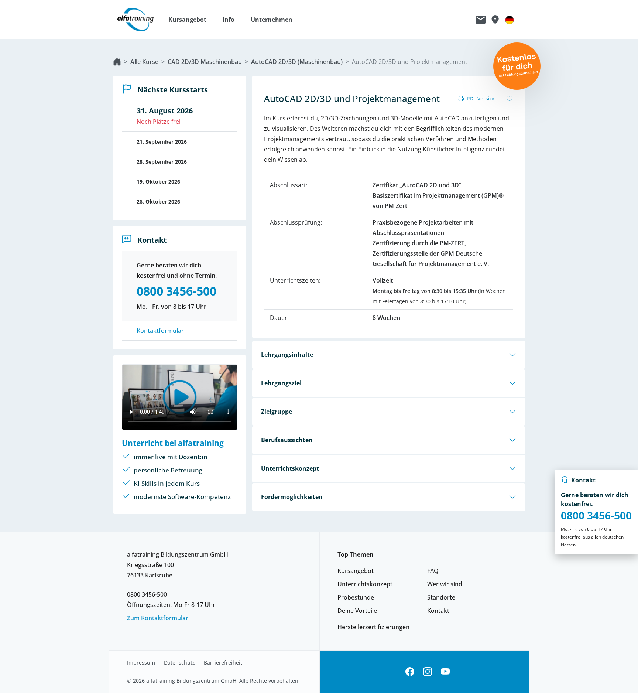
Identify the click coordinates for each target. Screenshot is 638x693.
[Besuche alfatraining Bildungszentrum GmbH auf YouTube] (445, 671)
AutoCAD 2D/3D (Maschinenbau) (297, 62)
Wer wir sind (444, 584)
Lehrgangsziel (281, 383)
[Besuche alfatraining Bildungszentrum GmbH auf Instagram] (427, 671)
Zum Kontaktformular (157, 618)
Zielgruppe (276, 411)
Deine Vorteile (357, 611)
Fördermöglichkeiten (292, 497)
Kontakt (438, 611)
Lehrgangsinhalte (287, 355)
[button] (191, 19)
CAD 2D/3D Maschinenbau (205, 62)
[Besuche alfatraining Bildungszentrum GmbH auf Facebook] (409, 671)
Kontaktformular (160, 331)
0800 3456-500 (596, 515)
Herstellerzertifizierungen (373, 627)
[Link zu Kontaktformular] (481, 19)
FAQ (433, 571)
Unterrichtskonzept (290, 468)
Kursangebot (355, 571)
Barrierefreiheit (223, 662)
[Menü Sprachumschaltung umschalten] (509, 19)
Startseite (117, 62)
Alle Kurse (144, 62)
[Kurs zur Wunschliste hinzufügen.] (509, 98)
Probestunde (355, 597)
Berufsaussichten (287, 440)
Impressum (141, 662)
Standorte (441, 597)
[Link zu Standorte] (494, 19)
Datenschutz (179, 662)
